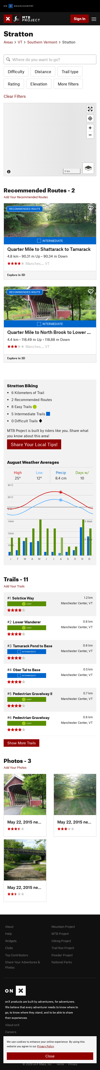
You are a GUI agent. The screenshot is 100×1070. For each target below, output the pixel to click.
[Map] (50, 139)
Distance (43, 71)
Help (8, 934)
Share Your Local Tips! (34, 444)
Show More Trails (21, 743)
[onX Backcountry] (18, 6)
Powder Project (62, 955)
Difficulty (16, 71)
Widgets (11, 941)
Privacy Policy (45, 1046)
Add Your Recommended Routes (26, 197)
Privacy (72, 1064)
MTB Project (60, 934)
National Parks (61, 962)
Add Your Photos (15, 767)
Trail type (70, 71)
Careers (10, 1032)
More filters (68, 83)
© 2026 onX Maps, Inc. (37, 1064)
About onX (12, 1025)
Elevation (38, 83)
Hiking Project (61, 941)
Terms (60, 1064)
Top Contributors (16, 955)
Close (50, 1056)
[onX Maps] (15, 994)
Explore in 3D (16, 274)
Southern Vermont (42, 42)
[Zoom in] (90, 127)
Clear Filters (15, 96)
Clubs (9, 948)
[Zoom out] (90, 134)
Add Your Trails (14, 586)
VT (20, 42)
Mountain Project (63, 927)
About (9, 927)
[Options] (88, 168)
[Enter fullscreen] (90, 109)
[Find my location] (90, 118)
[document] (50, 1050)
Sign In (79, 18)
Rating (14, 83)
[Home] (24, 18)
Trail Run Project (62, 948)
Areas (8, 42)
